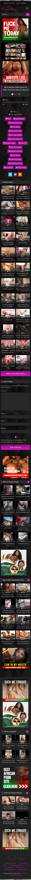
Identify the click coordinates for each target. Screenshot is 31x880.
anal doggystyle (20, 118)
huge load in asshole (16, 151)
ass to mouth (15, 126)
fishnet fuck (23, 143)
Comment (4, 391)
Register (24, 3)
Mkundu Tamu (21, 867)
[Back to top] (26, 875)
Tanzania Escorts (11, 863)
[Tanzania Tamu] (13, 8)
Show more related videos (15, 373)
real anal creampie (16, 159)
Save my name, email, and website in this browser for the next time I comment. (13, 441)
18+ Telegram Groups (16, 865)
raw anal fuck (15, 155)
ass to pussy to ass (16, 130)
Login (18, 3)
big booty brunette (10, 143)
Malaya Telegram (18, 875)
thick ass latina (22, 167)
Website (3, 428)
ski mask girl (9, 167)
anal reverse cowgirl (15, 122)
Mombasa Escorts (9, 869)
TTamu (18, 111)
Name (3, 413)
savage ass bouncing (16, 163)
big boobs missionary (16, 139)
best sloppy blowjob (16, 135)
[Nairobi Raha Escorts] (15, 39)
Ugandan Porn (22, 869)
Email (3, 421)
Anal (9, 118)
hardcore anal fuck (16, 147)
